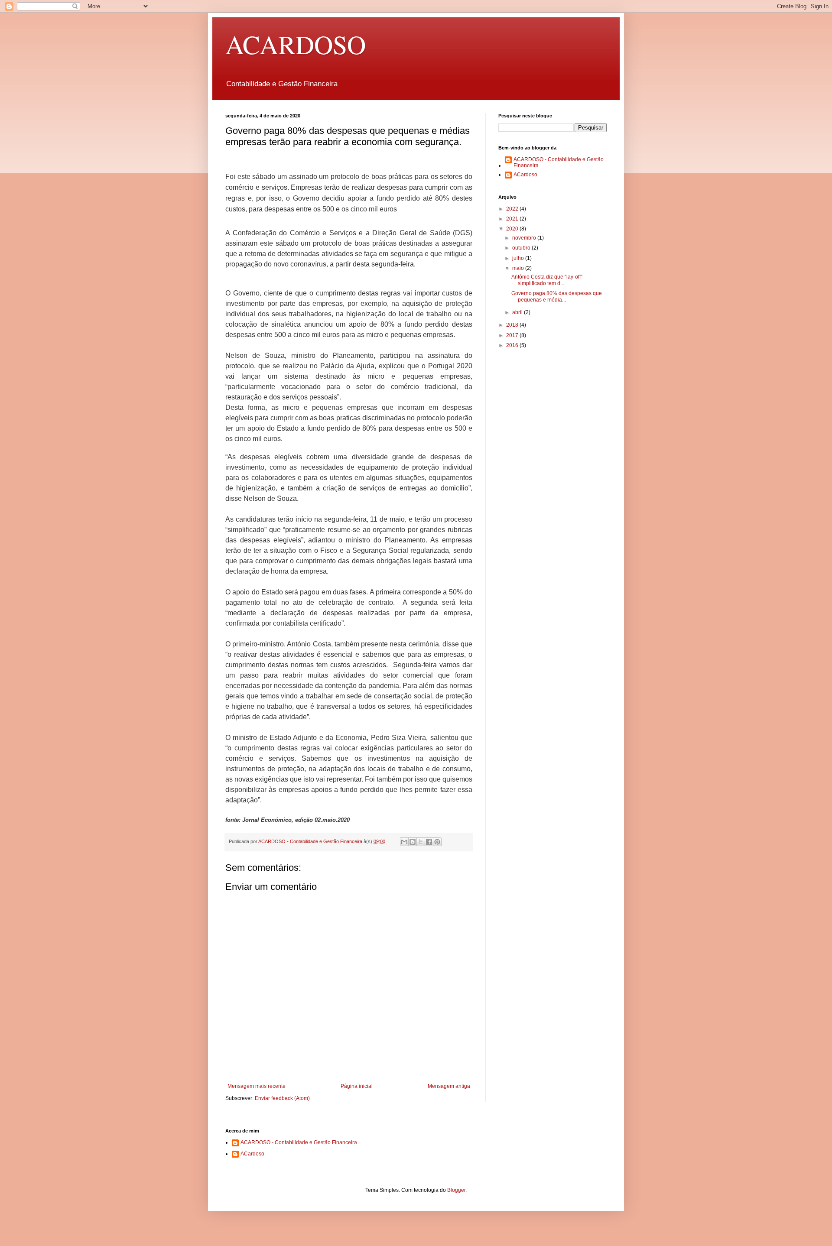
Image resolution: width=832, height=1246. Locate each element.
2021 (513, 219)
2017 (513, 335)
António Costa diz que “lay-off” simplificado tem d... (546, 280)
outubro (522, 248)
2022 (513, 209)
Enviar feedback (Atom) (282, 1098)
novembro (524, 238)
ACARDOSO (295, 44)
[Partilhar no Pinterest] (437, 841)
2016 (513, 345)
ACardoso (525, 175)
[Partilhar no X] (420, 841)
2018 (513, 325)
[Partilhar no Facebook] (429, 841)
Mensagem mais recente (257, 1086)
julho (518, 258)
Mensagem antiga (449, 1086)
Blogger (456, 1190)
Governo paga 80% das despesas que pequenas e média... (556, 296)
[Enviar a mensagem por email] (404, 841)
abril (518, 312)
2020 (513, 229)
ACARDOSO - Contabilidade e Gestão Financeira (559, 162)
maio (518, 268)
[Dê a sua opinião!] (412, 841)
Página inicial (357, 1086)
